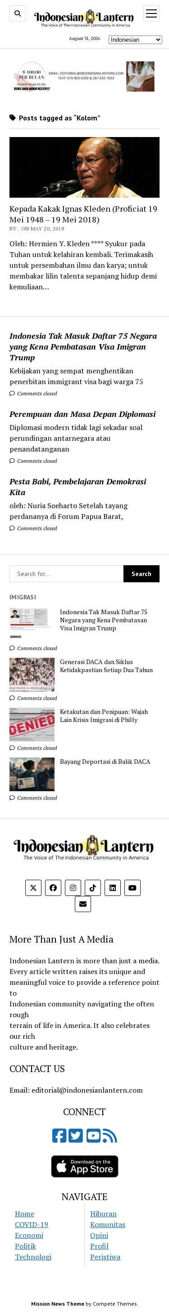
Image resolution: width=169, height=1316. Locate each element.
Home (24, 1214)
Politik (25, 1246)
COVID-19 (31, 1224)
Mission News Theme (57, 1303)
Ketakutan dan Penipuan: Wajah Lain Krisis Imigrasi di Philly (104, 716)
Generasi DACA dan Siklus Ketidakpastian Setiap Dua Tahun (106, 666)
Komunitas (107, 1224)
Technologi (33, 1257)
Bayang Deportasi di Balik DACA (105, 762)
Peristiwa (105, 1257)
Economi (29, 1235)
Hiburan (103, 1214)
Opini (99, 1235)
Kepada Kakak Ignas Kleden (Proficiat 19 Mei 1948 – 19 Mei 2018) (83, 214)
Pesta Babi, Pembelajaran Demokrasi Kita (77, 486)
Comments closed (36, 393)
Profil (99, 1246)
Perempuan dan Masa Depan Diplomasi (82, 413)
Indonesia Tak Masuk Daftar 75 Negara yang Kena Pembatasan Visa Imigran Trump (83, 346)
